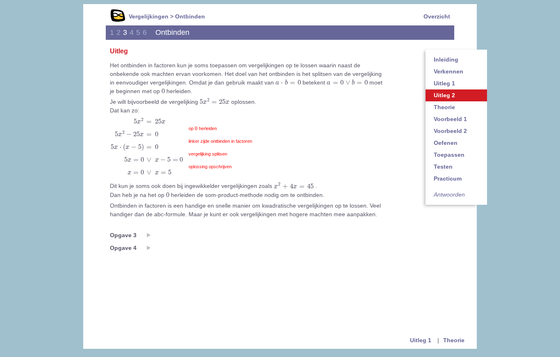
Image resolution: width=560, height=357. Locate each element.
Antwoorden (449, 194)
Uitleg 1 (444, 83)
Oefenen (446, 143)
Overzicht (436, 16)
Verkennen (448, 71)
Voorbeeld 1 (450, 119)
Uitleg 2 (444, 95)
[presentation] (288, 82)
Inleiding (446, 59)
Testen (443, 166)
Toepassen (449, 154)
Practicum (448, 178)
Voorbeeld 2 (450, 131)
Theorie (444, 107)
